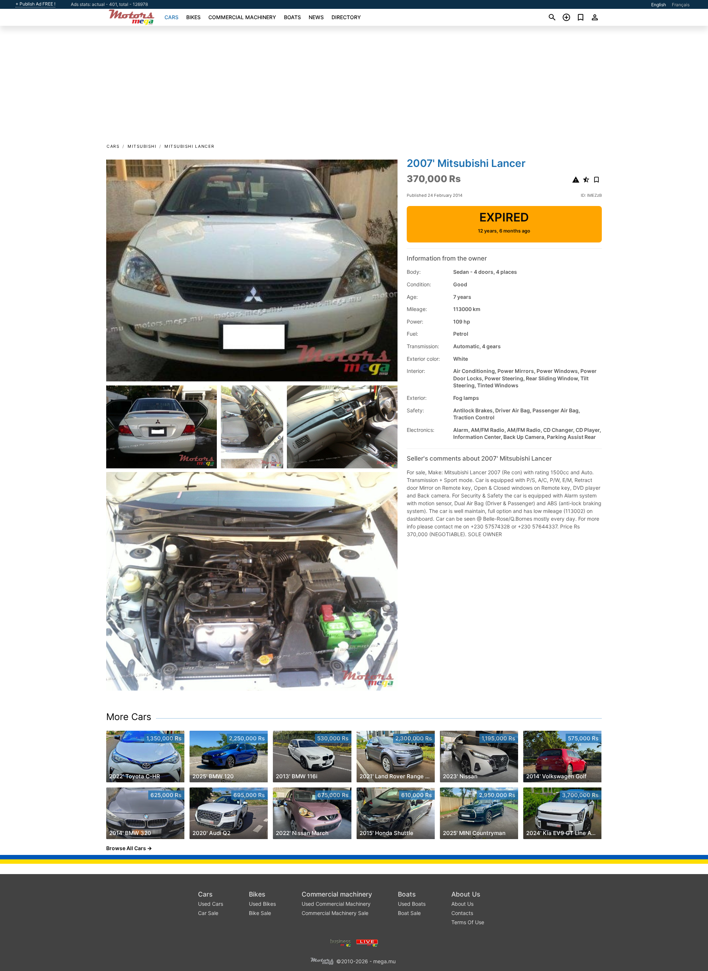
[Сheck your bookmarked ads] (580, 17)
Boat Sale (409, 913)
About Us (465, 894)
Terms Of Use (467, 922)
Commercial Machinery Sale (335, 913)
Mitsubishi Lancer (189, 146)
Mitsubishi (142, 146)
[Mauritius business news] (340, 942)
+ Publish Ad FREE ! (35, 4)
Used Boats (412, 904)
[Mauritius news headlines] (367, 942)
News (316, 17)
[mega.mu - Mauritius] (322, 960)
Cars (171, 17)
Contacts (462, 913)
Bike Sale (260, 913)
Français (681, 4)
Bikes (193, 17)
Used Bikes (262, 904)
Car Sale (208, 913)
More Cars (128, 716)
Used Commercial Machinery (336, 904)
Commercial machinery (242, 17)
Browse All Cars (126, 848)
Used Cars (210, 904)
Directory (346, 17)
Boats (292, 17)
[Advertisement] (354, 87)
